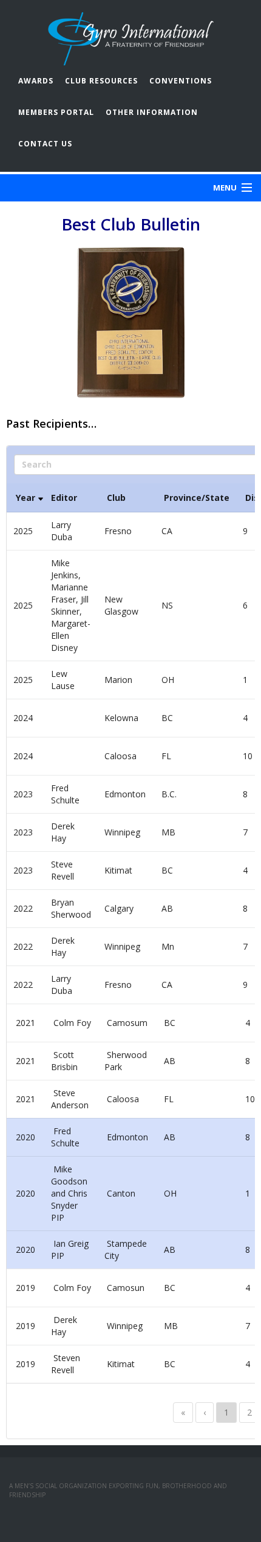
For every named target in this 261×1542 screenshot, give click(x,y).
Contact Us (45, 144)
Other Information (152, 112)
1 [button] (226, 1412)
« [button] (183, 1412)
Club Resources (101, 81)
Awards (35, 81)
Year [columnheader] (25, 497)
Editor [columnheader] (64, 497)
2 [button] (249, 1412)
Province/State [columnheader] (195, 497)
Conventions (180, 81)
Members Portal (56, 112)
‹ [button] (204, 1412)
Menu (225, 187)
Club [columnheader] (116, 497)
